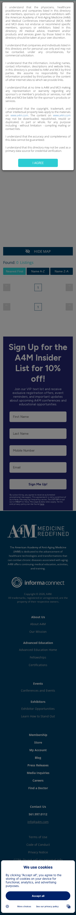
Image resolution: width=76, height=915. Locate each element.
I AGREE (38, 163)
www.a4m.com (19, 115)
